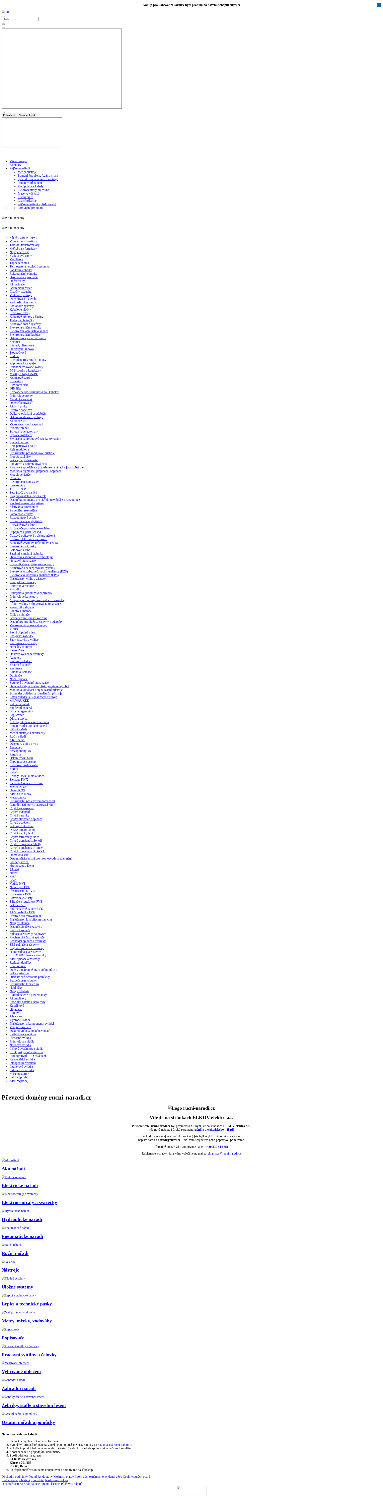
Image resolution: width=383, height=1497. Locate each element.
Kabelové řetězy (20, 313)
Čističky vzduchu (21, 291)
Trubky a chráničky (22, 320)
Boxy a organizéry (21, 711)
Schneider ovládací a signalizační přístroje (36, 693)
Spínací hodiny (19, 442)
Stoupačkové (18, 352)
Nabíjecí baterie (19, 991)
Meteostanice (18, 797)
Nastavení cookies (56, 1480)
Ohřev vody (17, 280)
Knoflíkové (17, 1005)
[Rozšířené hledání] (3, 24)
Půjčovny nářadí (71, 1483)
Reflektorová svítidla (23, 1034)
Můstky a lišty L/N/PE (24, 374)
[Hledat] (3, 27)
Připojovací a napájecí (23, 363)
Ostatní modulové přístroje (26, 417)
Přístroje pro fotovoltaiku (25, 916)
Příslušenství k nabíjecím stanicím (31, 919)
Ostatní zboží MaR (21, 758)
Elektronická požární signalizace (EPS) (34, 575)
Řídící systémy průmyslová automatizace (35, 603)
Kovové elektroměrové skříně (28, 539)
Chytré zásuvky (19, 815)
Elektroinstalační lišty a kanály (29, 331)
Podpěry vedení (19, 862)
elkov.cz (235, 5)
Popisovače (17, 715)
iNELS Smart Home (22, 829)
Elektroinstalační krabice (25, 334)
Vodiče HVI (17, 883)
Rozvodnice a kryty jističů (26, 521)
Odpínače (16, 675)
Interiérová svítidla (21, 1066)
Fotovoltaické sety (21, 898)
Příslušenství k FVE (22, 890)
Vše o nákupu (18, 161)
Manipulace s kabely (30, 186)
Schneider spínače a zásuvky (28, 941)
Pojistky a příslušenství (24, 460)
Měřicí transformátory (23, 248)
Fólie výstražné (19, 973)
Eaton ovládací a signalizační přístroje (33, 697)
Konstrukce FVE (20, 894)
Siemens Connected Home (26, 783)
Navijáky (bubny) (21, 646)
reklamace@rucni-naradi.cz (224, 1153)
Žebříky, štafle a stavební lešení (29, 722)
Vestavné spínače (20, 664)
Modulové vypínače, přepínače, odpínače (35, 471)
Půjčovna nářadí (20, 168)
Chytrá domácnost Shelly (25, 844)
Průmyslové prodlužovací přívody (31, 593)
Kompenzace (18, 420)
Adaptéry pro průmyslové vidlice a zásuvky (37, 600)
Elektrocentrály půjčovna (33, 190)
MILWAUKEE (19, 700)
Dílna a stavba (19, 718)
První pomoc (18, 966)
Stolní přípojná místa (23, 632)
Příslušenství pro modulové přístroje (32, 453)
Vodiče (14, 768)
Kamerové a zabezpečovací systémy (32, 567)
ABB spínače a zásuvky (25, 959)
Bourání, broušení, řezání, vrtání (38, 175)
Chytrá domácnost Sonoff (26, 840)
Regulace (15, 754)
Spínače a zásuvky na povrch (28, 933)
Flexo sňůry (17, 650)
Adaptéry (15, 657)
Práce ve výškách (28, 193)
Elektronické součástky (24, 481)
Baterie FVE (18, 905)
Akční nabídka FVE (22, 912)
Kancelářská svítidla (22, 1059)
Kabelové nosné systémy (25, 324)
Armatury (16, 747)
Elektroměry (17, 485)
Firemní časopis (50, 1483)
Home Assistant (19, 855)
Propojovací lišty (20, 456)
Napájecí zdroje (19, 252)
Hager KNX (17, 790)
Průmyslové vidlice (22, 585)
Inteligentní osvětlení (23, 1063)
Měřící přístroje (27, 172)
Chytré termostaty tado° (24, 837)
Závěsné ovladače (21, 661)
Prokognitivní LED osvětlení (28, 1055)
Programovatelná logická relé (28, 496)
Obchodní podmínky (15, 1476)
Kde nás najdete (30, 1483)
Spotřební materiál (21, 707)
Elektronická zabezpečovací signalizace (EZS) (39, 571)
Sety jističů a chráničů (23, 492)
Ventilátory (16, 259)
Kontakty (15, 164)
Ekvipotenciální (19, 385)
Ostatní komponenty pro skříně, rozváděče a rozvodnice (45, 499)
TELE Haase (18, 489)
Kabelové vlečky (20, 309)
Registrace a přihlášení (16, 1480)
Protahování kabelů (30, 182)
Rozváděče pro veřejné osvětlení (30, 528)
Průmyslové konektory (24, 596)
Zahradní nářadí (20, 704)
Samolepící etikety (21, 514)
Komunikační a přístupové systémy (32, 564)
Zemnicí (15, 341)
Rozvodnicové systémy (24, 517)
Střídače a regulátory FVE (26, 901)
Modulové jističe (20, 474)
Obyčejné (16, 1009)
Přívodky (15, 589)
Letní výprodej (19, 1077)
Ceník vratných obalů (136, 1476)
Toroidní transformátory (24, 245)
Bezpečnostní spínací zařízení (28, 618)
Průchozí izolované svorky (26, 367)
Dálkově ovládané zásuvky (27, 654)
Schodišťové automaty (24, 431)
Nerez (13, 872)
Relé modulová (19, 449)
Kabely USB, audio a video (27, 776)
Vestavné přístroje (21, 295)
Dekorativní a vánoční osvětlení (29, 1030)
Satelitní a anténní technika (26, 553)
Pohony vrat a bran (22, 826)
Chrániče (15, 478)
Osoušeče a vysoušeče (24, 277)
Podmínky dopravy (41, 1476)
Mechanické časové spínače (27, 937)
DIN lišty (15, 388)
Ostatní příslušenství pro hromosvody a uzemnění (41, 858)
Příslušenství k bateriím (24, 984)
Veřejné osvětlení (20, 1027)
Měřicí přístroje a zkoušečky (27, 733)
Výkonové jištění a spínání (26, 424)
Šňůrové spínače (20, 930)
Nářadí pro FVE (20, 887)
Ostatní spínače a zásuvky (26, 926)
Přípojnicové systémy (23, 761)
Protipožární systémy (23, 302)
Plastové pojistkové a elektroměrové (32, 535)
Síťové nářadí (18, 729)
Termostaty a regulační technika (29, 266)
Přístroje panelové (21, 410)
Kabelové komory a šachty (26, 316)
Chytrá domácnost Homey (26, 847)
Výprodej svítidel (20, 1020)
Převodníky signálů (22, 607)
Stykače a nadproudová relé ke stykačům (35, 438)
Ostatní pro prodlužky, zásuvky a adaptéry (36, 621)
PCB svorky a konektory (25, 370)
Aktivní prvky (18, 406)
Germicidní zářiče (21, 288)
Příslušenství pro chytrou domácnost (32, 801)
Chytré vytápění (20, 811)
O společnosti (10, 1483)
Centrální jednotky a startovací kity (31, 804)
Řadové (14, 356)
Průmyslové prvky (21, 395)
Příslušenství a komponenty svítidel (32, 1023)
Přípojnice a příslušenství (25, 532)
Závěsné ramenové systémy (27, 503)
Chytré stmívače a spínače (26, 819)
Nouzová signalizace (23, 560)
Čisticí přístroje (27, 200)
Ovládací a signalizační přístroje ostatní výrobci (39, 686)
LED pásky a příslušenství (26, 1052)
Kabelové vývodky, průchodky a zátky (34, 542)
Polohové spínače (21, 672)
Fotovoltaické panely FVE (26, 908)
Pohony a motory (20, 611)
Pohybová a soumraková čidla (28, 463)
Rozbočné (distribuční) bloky (28, 359)
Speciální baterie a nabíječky (27, 1002)
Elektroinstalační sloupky (25, 327)
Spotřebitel (37, 1480)
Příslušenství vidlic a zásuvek (28, 578)
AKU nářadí (17, 740)
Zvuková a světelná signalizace (29, 682)
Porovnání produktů (30, 208)
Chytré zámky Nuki (22, 833)
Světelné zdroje (19, 1073)
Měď (13, 876)
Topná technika (19, 263)
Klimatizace (17, 284)
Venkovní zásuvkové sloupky (28, 625)
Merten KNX (18, 786)
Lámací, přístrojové (22, 345)
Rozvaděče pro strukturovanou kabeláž (34, 392)
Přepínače (16, 668)
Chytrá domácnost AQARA (27, 851)
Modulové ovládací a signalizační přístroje (36, 689)
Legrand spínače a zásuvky (27, 948)
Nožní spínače (19, 679)
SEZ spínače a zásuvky (24, 944)
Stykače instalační (21, 435)
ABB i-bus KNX (20, 794)
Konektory (16, 381)
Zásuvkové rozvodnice (24, 507)
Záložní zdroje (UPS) (23, 237)
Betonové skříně (20, 550)
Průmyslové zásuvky (23, 582)
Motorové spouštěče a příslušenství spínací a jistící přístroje (47, 467)
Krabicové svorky (21, 377)
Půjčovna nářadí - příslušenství (37, 204)
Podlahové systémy (22, 306)
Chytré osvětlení (20, 822)
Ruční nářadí (18, 736)
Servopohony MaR (22, 750)
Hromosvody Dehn (22, 865)
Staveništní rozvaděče (23, 510)
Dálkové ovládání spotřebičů (28, 413)
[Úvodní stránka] (6, 11)
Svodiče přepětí (19, 428)
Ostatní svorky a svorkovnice (28, 338)
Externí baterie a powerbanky (28, 994)
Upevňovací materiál (23, 298)
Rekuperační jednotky (23, 273)
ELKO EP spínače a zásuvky (28, 955)
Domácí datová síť (21, 402)
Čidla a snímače (20, 614)
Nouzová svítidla (20, 1045)
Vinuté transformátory (23, 241)
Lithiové (15, 1012)
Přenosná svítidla (20, 1038)
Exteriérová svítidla (22, 1070)
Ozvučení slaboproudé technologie (31, 557)
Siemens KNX (19, 779)
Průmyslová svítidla (22, 1041)
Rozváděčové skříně (22, 524)
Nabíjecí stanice (20, 923)
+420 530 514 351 (216, 1146)
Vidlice (14, 628)
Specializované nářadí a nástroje (38, 179)
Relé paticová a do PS (23, 446)
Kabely (14, 772)
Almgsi (14, 869)
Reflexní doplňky (21, 962)
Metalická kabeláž (21, 399)
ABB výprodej (19, 1081)
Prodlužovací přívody (23, 643)
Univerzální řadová (22, 349)
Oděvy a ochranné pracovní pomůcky (33, 969)
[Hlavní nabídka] (3, 16)
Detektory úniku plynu (24, 743)
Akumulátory (18, 998)
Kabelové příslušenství (24, 765)
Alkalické (16, 1016)
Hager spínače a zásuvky (25, 951)
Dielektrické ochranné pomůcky (30, 977)
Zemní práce (25, 197)
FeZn (13, 880)
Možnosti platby (63, 1476)
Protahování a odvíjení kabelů (28, 725)
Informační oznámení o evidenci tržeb (98, 1476)
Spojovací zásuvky (21, 636)
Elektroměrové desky (23, 546)
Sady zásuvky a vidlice (24, 639)
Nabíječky (16, 987)
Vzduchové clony (21, 255)
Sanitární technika (21, 270)
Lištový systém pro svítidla (26, 1048)
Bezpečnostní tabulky (23, 980)
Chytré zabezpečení (22, 808)
